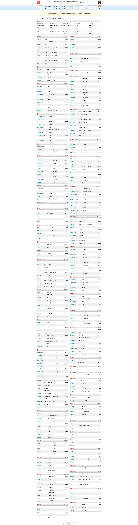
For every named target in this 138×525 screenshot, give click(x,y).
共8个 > (66, 225)
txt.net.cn (72, 406)
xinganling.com (40, 140)
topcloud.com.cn (73, 273)
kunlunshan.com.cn (74, 197)
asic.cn (38, 295)
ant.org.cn (72, 490)
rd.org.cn (72, 451)
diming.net (72, 335)
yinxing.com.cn (73, 172)
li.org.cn (72, 474)
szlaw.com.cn (73, 307)
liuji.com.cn (72, 180)
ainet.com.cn (73, 262)
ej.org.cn (72, 456)
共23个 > (99, 53)
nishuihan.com (40, 124)
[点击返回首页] (38, 2)
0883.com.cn (73, 64)
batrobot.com (40, 171)
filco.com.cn (72, 318)
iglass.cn (39, 451)
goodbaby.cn (40, 434)
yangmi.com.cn (73, 182)
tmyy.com (39, 39)
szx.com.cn (72, 72)
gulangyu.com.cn (74, 191)
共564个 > (99, 139)
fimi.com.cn (72, 150)
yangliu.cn (39, 346)
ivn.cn (38, 253)
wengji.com (39, 107)
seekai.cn (39, 437)
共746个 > (66, 474)
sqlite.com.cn (73, 323)
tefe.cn (38, 305)
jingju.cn (39, 330)
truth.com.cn (73, 232)
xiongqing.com (40, 110)
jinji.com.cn (72, 177)
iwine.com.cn (73, 290)
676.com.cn (72, 50)
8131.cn (39, 216)
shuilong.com (40, 89)
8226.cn (39, 219)
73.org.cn (72, 437)
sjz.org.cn (72, 468)
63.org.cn (72, 434)
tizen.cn (39, 476)
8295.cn (39, 221)
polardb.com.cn (73, 321)
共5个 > (66, 67)
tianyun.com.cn (73, 169)
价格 (86, 6)
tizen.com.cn (73, 313)
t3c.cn (38, 517)
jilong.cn (39, 341)
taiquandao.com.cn (74, 207)
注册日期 (71, 6)
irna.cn (38, 303)
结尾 (50, 6)
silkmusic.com (40, 166)
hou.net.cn (72, 388)
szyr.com (39, 60)
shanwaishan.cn (40, 374)
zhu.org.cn (72, 484)
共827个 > (66, 350)
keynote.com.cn (73, 249)
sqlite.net (72, 362)
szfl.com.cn (72, 127)
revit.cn (38, 495)
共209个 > (66, 504)
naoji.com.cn (73, 158)
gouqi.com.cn (73, 161)
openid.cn (39, 415)
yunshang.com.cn (74, 174)
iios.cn (38, 292)
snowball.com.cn (73, 270)
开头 (47, 6)
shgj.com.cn (72, 122)
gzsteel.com (39, 199)
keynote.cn (39, 413)
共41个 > (66, 36)
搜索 (100, 6)
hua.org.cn (72, 476)
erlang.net (72, 360)
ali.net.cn (72, 400)
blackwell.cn (39, 382)
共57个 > (99, 488)
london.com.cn (73, 240)
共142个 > (66, 440)
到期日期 (71, 8)
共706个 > (99, 109)
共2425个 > (65, 410)
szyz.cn (38, 278)
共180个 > (99, 186)
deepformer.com (40, 179)
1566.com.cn (73, 58)
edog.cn (39, 446)
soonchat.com (40, 182)
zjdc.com (39, 63)
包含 (37, 6)
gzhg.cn (39, 280)
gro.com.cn (72, 89)
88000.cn (39, 227)
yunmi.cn (39, 327)
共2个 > (66, 242)
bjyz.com (39, 47)
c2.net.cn (72, 428)
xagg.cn (39, 313)
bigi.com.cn (72, 144)
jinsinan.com (40, 121)
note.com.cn (73, 227)
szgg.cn (39, 275)
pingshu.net (72, 343)
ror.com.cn (72, 103)
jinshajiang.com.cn (74, 194)
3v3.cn (38, 515)
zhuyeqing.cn (40, 366)
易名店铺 (74, 522)
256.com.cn (72, 42)
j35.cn (38, 512)
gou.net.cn (72, 380)
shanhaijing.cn (40, 352)
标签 (62, 8)
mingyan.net (73, 332)
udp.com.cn (72, 97)
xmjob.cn (39, 470)
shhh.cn (39, 272)
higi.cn (38, 300)
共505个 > (66, 289)
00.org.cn (72, 439)
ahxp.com (39, 80)
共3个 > (99, 420)
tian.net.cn (72, 383)
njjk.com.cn (72, 111)
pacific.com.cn (73, 229)
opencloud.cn (40, 431)
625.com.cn (72, 47)
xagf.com (39, 69)
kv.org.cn (72, 459)
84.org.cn (72, 445)
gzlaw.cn (39, 468)
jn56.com (39, 205)
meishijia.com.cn (73, 202)
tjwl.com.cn (72, 136)
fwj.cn (38, 244)
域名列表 (59, 522)
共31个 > (99, 293)
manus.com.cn (73, 219)
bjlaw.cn (39, 462)
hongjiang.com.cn (74, 164)
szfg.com (39, 58)
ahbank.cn (39, 460)
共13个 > (99, 36)
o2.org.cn (72, 504)
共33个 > (99, 378)
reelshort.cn (39, 482)
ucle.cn (38, 308)
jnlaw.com (39, 191)
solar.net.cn (72, 417)
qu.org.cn (72, 479)
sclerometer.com (40, 152)
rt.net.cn (72, 368)
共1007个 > (65, 259)
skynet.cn (39, 421)
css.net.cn (72, 409)
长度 (86, 8)
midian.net (72, 354)
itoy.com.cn (72, 287)
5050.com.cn (73, 66)
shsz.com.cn (73, 125)
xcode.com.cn (73, 282)
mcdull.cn (39, 490)
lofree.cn (39, 487)
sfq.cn (38, 247)
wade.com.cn (73, 235)
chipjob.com (39, 174)
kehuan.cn (39, 325)
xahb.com (39, 74)
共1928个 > (65, 319)
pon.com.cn (72, 95)
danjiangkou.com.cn (74, 189)
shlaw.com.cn (73, 304)
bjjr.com (39, 44)
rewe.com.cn (73, 142)
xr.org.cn (72, 453)
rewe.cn (39, 297)
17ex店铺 (79, 522)
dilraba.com (39, 149)
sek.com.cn (72, 105)
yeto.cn (38, 311)
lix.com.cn (72, 92)
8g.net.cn (72, 423)
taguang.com (40, 102)
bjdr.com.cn (72, 114)
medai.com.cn (73, 265)
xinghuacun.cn (40, 363)
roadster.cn (39, 388)
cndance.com (40, 176)
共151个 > (99, 277)
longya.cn (39, 344)
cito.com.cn (72, 152)
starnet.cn (39, 423)
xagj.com (39, 72)
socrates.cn (39, 401)
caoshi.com (39, 86)
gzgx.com (39, 50)
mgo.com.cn (73, 81)
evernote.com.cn (73, 254)
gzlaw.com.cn (73, 299)
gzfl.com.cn (72, 133)
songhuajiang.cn (40, 355)
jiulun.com (39, 97)
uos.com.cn (72, 78)
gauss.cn (39, 385)
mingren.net (72, 329)
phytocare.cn (40, 501)
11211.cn (39, 233)
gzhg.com (39, 52)
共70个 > (66, 457)
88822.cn (39, 230)
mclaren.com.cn (73, 315)
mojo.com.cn (73, 224)
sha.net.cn (72, 391)
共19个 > (66, 208)
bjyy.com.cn (72, 117)
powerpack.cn (40, 418)
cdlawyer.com (40, 196)
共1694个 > (98, 216)
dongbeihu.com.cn (74, 199)
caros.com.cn (73, 252)
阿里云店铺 (64, 522)
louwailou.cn (40, 371)
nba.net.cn (72, 411)
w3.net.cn (72, 425)
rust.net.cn (72, 414)
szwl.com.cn (73, 130)
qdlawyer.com (40, 193)
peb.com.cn (72, 100)
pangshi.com (40, 91)
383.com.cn (72, 44)
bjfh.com (39, 42)
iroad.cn (39, 454)
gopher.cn (39, 404)
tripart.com (39, 160)
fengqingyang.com (41, 119)
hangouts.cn (40, 479)
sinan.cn (39, 338)
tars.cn (38, 390)
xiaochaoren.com (41, 135)
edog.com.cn (73, 285)
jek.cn (38, 256)
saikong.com (40, 99)
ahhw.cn (39, 316)
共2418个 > (65, 380)
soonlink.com (40, 168)
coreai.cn (39, 429)
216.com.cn (72, 39)
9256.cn (39, 211)
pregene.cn (39, 493)
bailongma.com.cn (74, 213)
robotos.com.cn (73, 268)
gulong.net (72, 351)
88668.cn (39, 235)
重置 (100, 8)
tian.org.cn (72, 482)
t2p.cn (38, 507)
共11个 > (66, 185)
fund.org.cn (72, 496)
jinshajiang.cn (40, 358)
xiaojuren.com (40, 138)
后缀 (54, 6)
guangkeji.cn (40, 360)
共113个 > (99, 327)
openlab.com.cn (73, 257)
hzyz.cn (39, 283)
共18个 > (99, 76)
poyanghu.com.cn (74, 205)
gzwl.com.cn (73, 119)
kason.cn (39, 484)
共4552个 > (98, 156)
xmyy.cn (39, 286)
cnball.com (39, 163)
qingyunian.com (40, 127)
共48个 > (99, 471)
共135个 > (99, 310)
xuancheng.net (73, 348)
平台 (54, 8)
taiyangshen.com (41, 116)
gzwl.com (39, 55)
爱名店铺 (69, 522)
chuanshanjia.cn (40, 368)
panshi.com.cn (73, 166)
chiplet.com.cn (73, 238)
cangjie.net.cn (73, 397)
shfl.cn (38, 270)
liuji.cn (38, 333)
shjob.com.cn (73, 301)
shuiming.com (40, 94)
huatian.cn (39, 322)
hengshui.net (73, 340)
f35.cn (38, 509)
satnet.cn (39, 426)
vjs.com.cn (72, 84)
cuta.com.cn (72, 147)
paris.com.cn (73, 243)
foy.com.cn (72, 87)
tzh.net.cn (72, 374)
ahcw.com (39, 77)
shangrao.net (73, 346)
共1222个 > (98, 246)
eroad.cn (39, 448)
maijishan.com (40, 129)
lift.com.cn (72, 221)
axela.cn (39, 498)
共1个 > (66, 202)
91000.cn (39, 238)
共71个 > (66, 155)
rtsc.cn (38, 262)
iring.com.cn (72, 279)
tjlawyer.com (40, 188)
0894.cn (39, 213)
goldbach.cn (39, 396)
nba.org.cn (72, 498)
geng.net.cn (72, 386)
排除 (37, 8)
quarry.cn (39, 399)
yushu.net (72, 337)
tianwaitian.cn (40, 376)
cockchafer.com (40, 146)
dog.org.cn (72, 493)
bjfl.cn (38, 267)
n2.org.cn (72, 510)
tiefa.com (39, 105)
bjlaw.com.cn (73, 296)
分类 (62, 6)
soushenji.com (40, 132)
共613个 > (66, 113)
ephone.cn (39, 443)
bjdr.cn (38, 264)
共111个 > (66, 83)
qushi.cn (39, 335)
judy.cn (38, 407)
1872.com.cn (73, 56)
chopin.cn (39, 393)
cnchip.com (39, 158)
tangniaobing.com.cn (74, 210)
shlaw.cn (39, 465)
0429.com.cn (73, 61)
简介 (46, 8)
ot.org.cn (72, 462)
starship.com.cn (73, 260)
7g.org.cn (72, 507)
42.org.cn (72, 442)
